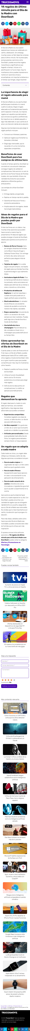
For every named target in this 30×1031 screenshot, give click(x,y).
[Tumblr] (23, 23)
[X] (11, 23)
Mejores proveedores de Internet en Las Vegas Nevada (7, 558)
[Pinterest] (15, 23)
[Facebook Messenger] (7, 23)
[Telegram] (26, 1029)
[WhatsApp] (19, 23)
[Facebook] (3, 23)
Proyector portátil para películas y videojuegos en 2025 (22, 558)
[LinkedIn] (27, 23)
